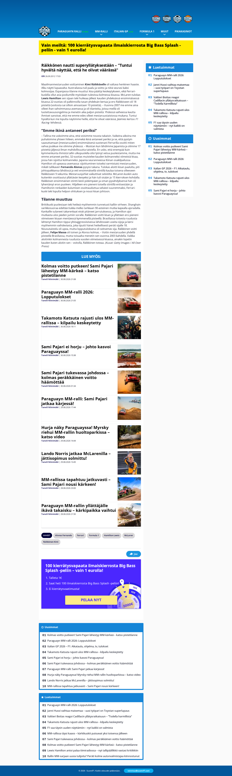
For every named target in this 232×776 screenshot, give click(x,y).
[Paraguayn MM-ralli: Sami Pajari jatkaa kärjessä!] (129, 408)
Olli (43, 76)
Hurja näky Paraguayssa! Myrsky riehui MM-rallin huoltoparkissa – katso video (75, 432)
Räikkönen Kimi (50, 541)
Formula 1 (147, 31)
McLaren (128, 535)
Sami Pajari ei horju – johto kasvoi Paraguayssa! (76, 349)
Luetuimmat (53, 697)
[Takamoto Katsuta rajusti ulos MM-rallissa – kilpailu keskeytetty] (129, 327)
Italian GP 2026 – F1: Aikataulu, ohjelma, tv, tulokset (77, 646)
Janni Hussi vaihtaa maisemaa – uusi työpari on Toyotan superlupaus (88, 710)
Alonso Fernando (63, 535)
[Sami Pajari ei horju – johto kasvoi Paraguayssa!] (129, 356)
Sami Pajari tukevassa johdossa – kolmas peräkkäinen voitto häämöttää (75, 377)
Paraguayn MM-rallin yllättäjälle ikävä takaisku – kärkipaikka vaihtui (78, 508)
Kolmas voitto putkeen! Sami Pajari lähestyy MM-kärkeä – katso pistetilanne (77, 270)
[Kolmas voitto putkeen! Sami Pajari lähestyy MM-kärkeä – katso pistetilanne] (129, 275)
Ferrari (80, 535)
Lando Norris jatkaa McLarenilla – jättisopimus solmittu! (76, 456)
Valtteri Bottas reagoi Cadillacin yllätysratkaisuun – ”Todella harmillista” (89, 716)
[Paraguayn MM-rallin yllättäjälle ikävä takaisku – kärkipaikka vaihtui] (129, 515)
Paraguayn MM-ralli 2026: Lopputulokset (67, 294)
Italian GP (123, 31)
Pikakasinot (183, 31)
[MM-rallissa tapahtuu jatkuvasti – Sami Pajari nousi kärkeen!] (129, 489)
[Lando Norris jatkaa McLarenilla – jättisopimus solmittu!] (129, 463)
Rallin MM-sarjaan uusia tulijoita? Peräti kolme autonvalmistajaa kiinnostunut (93, 756)
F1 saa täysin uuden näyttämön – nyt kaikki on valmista (80, 727)
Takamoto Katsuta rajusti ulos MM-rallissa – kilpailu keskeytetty (77, 320)
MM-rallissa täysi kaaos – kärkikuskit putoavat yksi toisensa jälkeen (87, 733)
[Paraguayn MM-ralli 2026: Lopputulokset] (129, 301)
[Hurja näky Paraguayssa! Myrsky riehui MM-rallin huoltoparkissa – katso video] (129, 437)
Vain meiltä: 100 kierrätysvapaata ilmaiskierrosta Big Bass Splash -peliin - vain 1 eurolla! (111, 47)
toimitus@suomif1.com (139, 770)
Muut (164, 31)
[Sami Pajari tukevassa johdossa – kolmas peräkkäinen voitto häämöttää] (129, 382)
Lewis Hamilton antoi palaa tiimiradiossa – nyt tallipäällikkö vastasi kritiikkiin (92, 750)
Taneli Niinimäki (50, 279)
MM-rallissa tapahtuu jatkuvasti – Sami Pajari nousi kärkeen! (75, 482)
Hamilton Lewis (111, 535)
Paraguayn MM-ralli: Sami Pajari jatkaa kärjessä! (74, 401)
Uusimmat (51, 627)
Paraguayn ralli (73, 31)
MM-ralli (101, 31)
